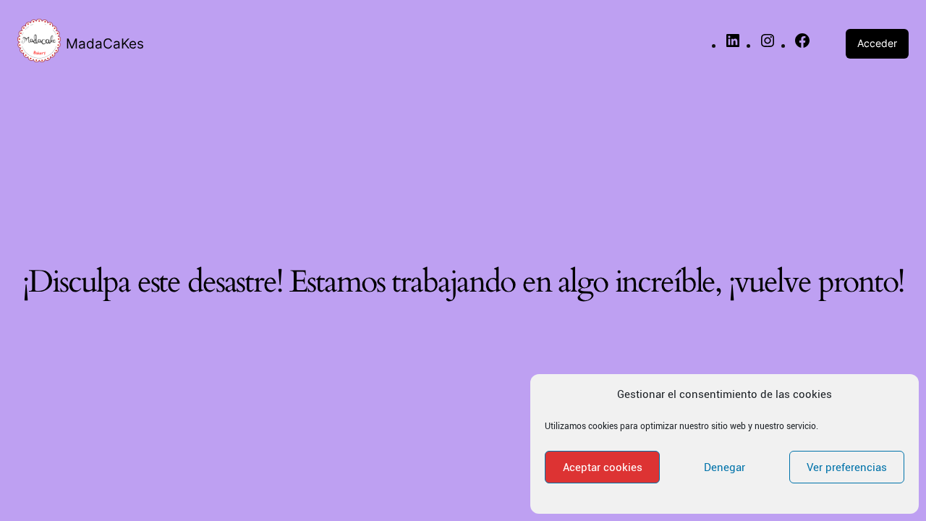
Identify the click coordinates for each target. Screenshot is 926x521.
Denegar (724, 467)
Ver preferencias (847, 467)
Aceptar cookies (602, 467)
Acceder (877, 43)
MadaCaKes (105, 43)
